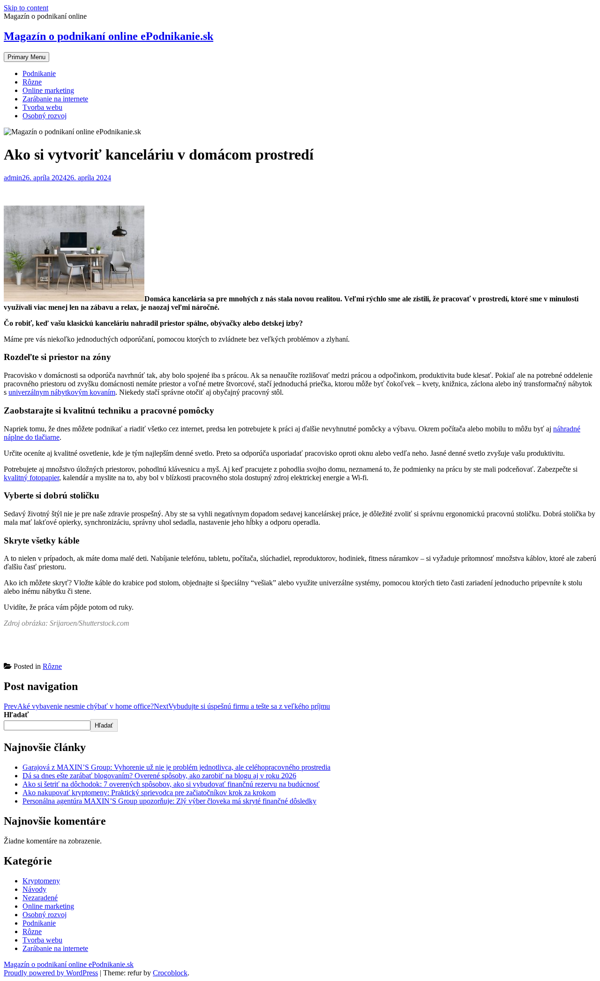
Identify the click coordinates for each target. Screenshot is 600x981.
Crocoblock (170, 973)
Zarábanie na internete (55, 99)
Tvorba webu (42, 107)
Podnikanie (39, 73)
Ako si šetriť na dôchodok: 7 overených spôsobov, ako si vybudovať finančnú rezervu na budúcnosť (171, 784)
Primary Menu (26, 57)
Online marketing (48, 90)
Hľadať (16, 715)
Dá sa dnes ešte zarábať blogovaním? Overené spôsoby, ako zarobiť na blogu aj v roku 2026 (159, 776)
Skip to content (26, 8)
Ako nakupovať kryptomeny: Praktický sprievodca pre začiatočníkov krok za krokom (149, 793)
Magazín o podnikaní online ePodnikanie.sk (108, 36)
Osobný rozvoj (44, 116)
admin (13, 178)
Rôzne (32, 82)
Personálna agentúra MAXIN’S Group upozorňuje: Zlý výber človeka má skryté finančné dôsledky (169, 801)
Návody (34, 889)
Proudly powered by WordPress (51, 973)
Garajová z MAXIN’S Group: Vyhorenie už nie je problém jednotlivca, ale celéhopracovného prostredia (176, 767)
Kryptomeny (41, 881)
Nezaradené (40, 898)
